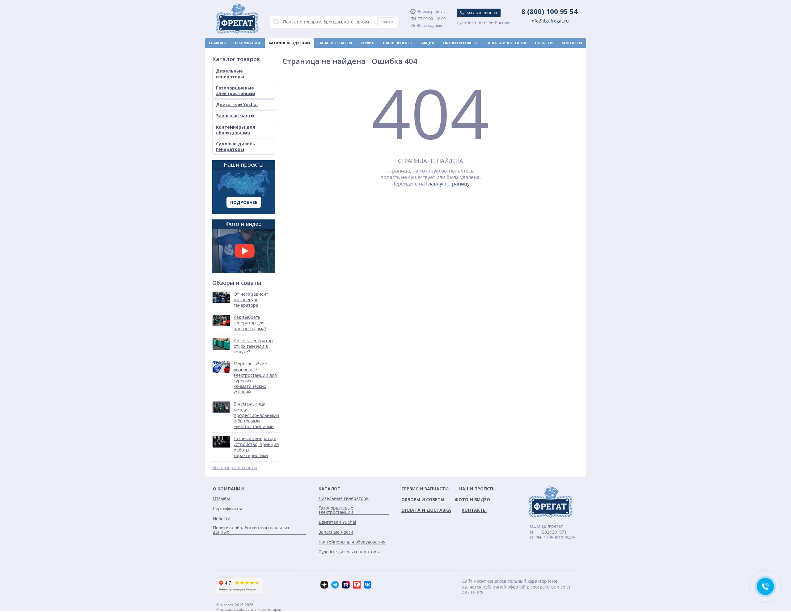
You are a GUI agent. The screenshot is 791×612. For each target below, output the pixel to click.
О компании (247, 42)
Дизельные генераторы (230, 73)
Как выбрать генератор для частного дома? (250, 322)
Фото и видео (244, 223)
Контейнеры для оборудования (235, 129)
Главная (217, 42)
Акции (427, 42)
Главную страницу (448, 183)
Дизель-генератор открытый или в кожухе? (253, 346)
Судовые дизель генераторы (235, 146)
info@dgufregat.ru (550, 21)
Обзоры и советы (460, 42)
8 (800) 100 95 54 (549, 11)
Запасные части (335, 42)
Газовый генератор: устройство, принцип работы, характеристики (256, 447)
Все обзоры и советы (234, 467)
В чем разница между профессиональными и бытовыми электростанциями (256, 415)
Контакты (572, 42)
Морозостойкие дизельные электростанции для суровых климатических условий (255, 378)
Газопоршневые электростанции (235, 90)
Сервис (367, 42)
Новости (544, 42)
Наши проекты (397, 42)
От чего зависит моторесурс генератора (251, 299)
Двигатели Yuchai (237, 104)
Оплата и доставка (506, 42)
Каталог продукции (289, 42)
